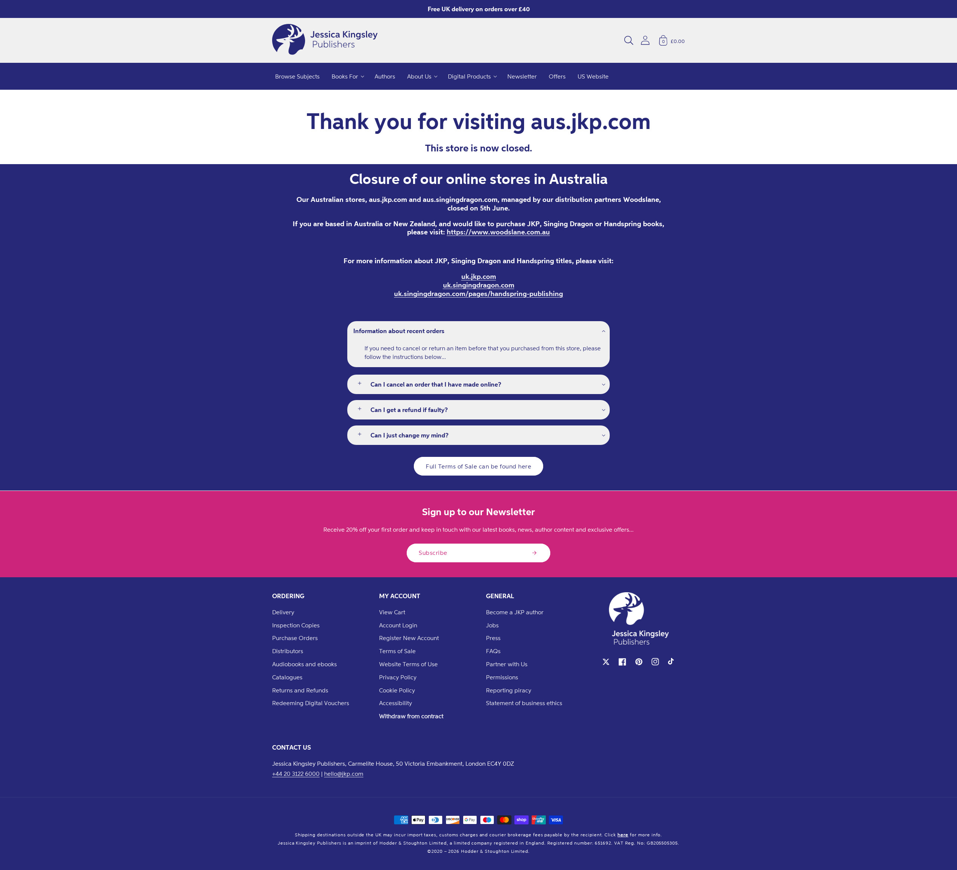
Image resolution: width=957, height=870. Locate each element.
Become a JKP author (515, 612)
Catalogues (287, 677)
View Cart (392, 612)
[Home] (325, 40)
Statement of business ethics (524, 703)
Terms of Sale (397, 651)
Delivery (283, 612)
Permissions (502, 677)
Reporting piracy (508, 690)
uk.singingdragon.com (478, 285)
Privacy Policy (397, 677)
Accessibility (395, 703)
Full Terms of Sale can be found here (478, 466)
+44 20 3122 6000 (296, 773)
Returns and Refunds (300, 690)
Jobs (492, 625)
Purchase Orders (295, 637)
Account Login (398, 625)
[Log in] (645, 40)
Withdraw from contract (411, 716)
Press (493, 637)
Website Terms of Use (408, 664)
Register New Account (409, 637)
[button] (629, 40)
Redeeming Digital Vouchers (310, 703)
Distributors (287, 651)
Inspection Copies (296, 625)
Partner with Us (506, 664)
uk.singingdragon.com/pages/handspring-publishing (478, 293)
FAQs (493, 651)
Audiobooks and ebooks (304, 664)
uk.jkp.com (478, 276)
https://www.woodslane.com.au (498, 232)
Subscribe (433, 552)
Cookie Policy (397, 690)
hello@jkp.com (343, 773)
